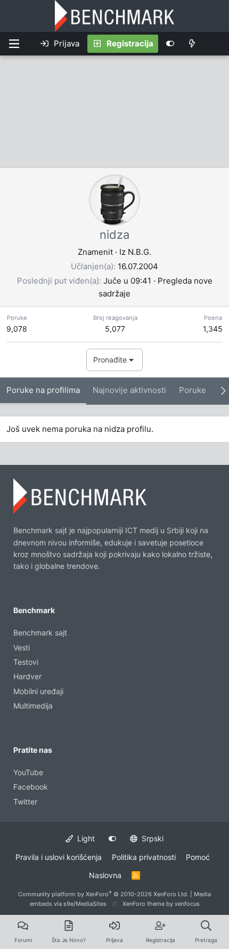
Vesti (21, 647)
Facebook (30, 786)
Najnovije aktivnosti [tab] (129, 390)
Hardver (27, 676)
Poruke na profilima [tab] (43, 390)
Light (85, 838)
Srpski (151, 838)
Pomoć (198, 857)
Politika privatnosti (144, 857)
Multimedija (33, 705)
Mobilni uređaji (38, 691)
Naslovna (105, 875)
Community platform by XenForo (103, 894)
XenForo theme (143, 903)
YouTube (28, 772)
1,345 (213, 328)
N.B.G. (139, 252)
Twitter (25, 801)
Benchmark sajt (40, 632)
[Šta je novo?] (192, 43)
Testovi (25, 661)
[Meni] (14, 44)
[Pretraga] (215, 43)
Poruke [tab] (192, 390)
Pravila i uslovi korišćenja (58, 857)
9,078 (16, 328)
